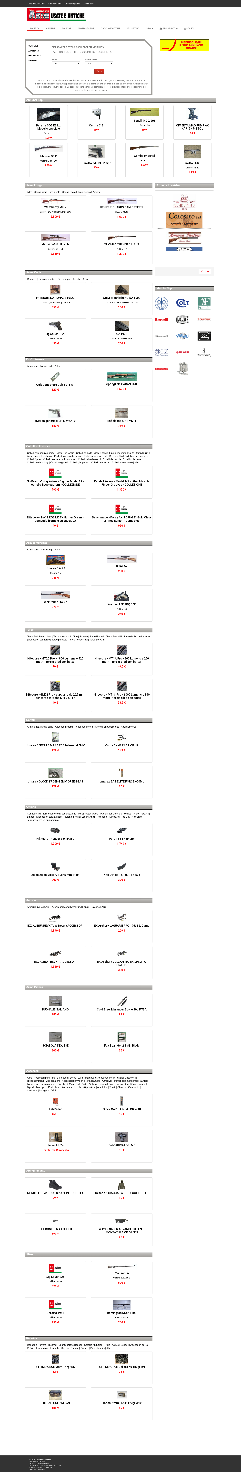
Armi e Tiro (88, 4)
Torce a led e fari (62, 636)
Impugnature (122, 1084)
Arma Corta (33, 272)
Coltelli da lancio (65, 453)
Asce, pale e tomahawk (39, 456)
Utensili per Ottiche (110, 813)
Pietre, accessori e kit (95, 456)
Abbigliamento (128, 726)
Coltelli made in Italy (37, 462)
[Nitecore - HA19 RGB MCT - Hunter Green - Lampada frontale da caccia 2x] (55, 509)
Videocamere (53, 1080)
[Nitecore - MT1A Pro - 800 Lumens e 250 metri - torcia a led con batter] (122, 650)
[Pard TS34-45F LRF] (122, 830)
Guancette (133, 1087)
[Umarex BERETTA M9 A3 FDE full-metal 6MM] (55, 737)
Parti (50, 1087)
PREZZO (56, 59)
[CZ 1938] (122, 326)
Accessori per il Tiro (44, 1077)
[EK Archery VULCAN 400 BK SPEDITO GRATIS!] (122, 953)
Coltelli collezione (132, 459)
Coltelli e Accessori (38, 446)
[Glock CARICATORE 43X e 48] (122, 1101)
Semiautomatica (47, 279)
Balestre (95, 907)
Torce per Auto (59, 639)
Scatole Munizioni (93, 1344)
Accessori (32, 1070)
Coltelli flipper (34, 459)
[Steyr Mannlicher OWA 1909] (122, 290)
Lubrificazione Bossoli (70, 1344)
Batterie (84, 636)
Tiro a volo (54, 192)
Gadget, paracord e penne (68, 456)
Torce (29, 629)
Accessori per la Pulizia (110, 1077)
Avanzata (33, 51)
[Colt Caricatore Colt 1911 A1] (55, 376)
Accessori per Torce (39, 639)
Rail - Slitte (81, 1084)
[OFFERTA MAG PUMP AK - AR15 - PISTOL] (144, 114)
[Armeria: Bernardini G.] (184, 248)
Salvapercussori (98, 1084)
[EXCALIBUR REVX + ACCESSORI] (55, 953)
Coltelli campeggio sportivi (41, 453)
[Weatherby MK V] (55, 201)
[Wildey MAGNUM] (192, 151)
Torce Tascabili (114, 636)
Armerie (51, 28)
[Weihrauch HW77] (55, 595)
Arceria (31, 900)
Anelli (92, 816)
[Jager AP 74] (55, 1137)
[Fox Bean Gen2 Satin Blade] (122, 1037)
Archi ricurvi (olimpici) (38, 907)
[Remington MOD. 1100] (122, 1305)
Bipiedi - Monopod (36, 1087)
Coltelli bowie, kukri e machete (110, 453)
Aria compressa (36, 542)
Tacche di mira (72, 816)
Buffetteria (62, 1077)
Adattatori (102, 1087)
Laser (85, 816)
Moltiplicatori (84, 813)
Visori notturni (141, 813)
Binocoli (31, 816)
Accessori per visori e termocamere (81, 1080)
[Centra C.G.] (48, 114)
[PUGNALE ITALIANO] (55, 1001)
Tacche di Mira (66, 1084)
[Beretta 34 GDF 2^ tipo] (48, 151)
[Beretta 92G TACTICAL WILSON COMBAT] (192, 114)
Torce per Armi (97, 639)
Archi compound (61, 907)
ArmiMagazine (54, 4)
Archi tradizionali (80, 907)
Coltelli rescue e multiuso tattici (59, 459)
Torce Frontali (97, 636)
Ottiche (31, 806)
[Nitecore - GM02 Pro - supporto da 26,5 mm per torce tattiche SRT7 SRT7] (55, 686)
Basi (59, 816)
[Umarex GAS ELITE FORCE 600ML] (122, 773)
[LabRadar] (55, 1101)
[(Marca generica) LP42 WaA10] (55, 413)
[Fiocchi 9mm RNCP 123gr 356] (122, 1395)
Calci (111, 1084)
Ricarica (31, 1338)
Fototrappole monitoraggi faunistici (131, 1080)
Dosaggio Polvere (36, 1344)
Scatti (112, 1087)
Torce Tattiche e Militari (39, 636)
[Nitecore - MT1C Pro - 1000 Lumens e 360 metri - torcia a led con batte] (122, 686)
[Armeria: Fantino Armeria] (184, 231)
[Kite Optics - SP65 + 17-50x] (122, 867)
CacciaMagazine (72, 4)
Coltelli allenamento (122, 462)
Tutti (55, 63)
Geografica (34, 55)
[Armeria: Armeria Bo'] (184, 201)
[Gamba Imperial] (96, 148)
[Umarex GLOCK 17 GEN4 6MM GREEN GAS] (55, 773)
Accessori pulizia (46, 816)
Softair (30, 719)
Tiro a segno (84, 192)
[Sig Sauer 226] (55, 1269)
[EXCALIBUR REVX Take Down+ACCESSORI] (55, 917)
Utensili (65, 1348)
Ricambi (52, 1344)
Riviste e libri (116, 456)
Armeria (32, 60)
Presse (75, 1348)
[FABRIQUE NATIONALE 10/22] (55, 290)
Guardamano (138, 1084)
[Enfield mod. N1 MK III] (122, 413)
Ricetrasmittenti (35, 1080)
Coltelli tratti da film (138, 453)
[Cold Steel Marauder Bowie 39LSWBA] (122, 1001)
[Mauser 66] (122, 1267)
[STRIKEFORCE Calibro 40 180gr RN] (122, 1359)
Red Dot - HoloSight (131, 816)
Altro (29, 192)
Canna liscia (40, 192)
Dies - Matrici (97, 1348)
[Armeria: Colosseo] (184, 213)
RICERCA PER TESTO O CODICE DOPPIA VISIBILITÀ (78, 47)
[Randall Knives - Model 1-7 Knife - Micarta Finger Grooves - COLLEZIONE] (122, 473)
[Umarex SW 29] (55, 560)
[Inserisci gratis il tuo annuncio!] (184, 45)
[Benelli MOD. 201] (96, 112)
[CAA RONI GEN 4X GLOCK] (55, 1221)
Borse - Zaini (76, 1077)
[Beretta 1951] (55, 1305)
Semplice (33, 46)
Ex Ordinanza (35, 359)
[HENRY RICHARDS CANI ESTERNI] (122, 201)
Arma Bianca (34, 987)
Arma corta (47, 366)
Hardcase (90, 1077)
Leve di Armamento (65, 1087)
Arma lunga (33, 366)
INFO (148, 28)
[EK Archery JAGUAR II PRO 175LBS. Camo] (122, 917)
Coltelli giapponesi (79, 462)
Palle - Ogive (112, 1344)
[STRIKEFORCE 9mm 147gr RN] (55, 1359)
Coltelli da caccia (112, 459)
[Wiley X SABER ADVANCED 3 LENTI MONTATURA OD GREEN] (122, 1221)
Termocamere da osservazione (59, 813)
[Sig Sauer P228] (55, 326)
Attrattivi (106, 1080)
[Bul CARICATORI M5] (122, 1137)
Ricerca (35, 28)
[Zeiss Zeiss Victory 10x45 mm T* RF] (55, 867)
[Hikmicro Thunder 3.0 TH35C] (55, 830)
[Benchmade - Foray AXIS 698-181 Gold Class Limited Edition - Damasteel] (122, 509)
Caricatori (32, 1090)
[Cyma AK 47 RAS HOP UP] (122, 737)
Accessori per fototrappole (42, 1084)
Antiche (96, 192)
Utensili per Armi (86, 1087)
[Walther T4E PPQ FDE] (122, 596)
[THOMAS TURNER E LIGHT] (122, 237)
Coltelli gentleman (100, 462)
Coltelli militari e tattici (89, 459)
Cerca (99, 71)
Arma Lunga (34, 185)
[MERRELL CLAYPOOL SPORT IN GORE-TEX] (55, 1185)
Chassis (121, 1087)
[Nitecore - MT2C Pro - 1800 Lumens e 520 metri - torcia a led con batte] (55, 650)
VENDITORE (91, 59)
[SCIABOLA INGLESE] (55, 1037)
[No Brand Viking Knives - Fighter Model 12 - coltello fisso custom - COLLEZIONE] (55, 473)
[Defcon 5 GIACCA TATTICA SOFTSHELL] (122, 1185)
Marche (66, 28)
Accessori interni (64, 726)
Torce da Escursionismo (137, 636)
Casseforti (130, 1077)
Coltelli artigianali (59, 462)
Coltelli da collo (84, 453)
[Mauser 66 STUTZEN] (55, 237)
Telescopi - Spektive (108, 816)
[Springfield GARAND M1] (122, 376)
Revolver (32, 279)
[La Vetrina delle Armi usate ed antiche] (56, 14)
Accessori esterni (84, 726)
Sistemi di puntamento (107, 726)
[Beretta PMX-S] (144, 151)
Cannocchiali (34, 813)
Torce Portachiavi (78, 639)
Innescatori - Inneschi (47, 1348)
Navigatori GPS (47, 1090)
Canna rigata (69, 192)
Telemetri (127, 813)
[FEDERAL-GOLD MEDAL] (55, 1395)
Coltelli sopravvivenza (136, 456)
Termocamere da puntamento (43, 820)
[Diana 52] (122, 559)
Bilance (84, 1348)
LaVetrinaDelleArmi (36, 4)
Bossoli (125, 1344)
